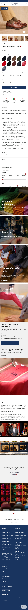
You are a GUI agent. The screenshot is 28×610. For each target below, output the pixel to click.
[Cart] (26, 4)
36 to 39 (5, 75)
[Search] (4, 4)
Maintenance (5, 163)
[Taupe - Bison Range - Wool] (4, 38)
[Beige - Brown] (14, 58)
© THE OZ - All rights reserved (18, 606)
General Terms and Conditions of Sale (6, 589)
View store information (7, 94)
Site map (3, 586)
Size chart (24, 72)
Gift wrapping (22, 101)
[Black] (9, 63)
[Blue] (4, 58)
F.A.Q (3, 584)
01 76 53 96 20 (18, 538)
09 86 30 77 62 (18, 548)
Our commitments (5, 568)
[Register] (23, 600)
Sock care (4, 581)
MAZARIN (3, 43)
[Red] (4, 63)
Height (3, 159)
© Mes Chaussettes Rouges (6, 606)
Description (4, 107)
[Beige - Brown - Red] (14, 63)
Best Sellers (4, 574)
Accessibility (9, 586)
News (3, 571)
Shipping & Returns (6, 576)
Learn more (3, 355)
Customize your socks (10, 343)
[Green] (19, 58)
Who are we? (5, 566)
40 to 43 (12, 75)
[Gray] (9, 58)
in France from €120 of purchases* (6, 101)
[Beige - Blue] (4, 68)
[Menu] (1, 4)
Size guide (4, 579)
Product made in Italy (14, 101)
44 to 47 (19, 75)
